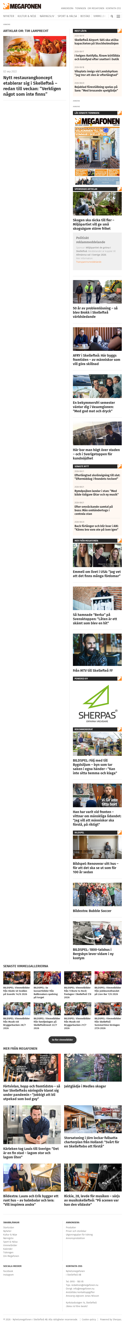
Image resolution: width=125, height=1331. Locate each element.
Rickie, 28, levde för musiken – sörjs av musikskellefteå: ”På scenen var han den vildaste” (92, 1200)
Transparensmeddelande (88, 261)
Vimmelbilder (102, 16)
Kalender (8, 1249)
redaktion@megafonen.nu (84, 1285)
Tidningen (80, 8)
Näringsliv (47, 16)
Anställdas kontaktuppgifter (80, 1292)
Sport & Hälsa (67, 16)
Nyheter (8, 16)
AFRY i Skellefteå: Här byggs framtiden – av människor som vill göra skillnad (96, 359)
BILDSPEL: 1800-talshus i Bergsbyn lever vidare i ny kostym (93, 954)
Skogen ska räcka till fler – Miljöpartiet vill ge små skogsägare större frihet (93, 224)
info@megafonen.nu (83, 1288)
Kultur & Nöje (27, 16)
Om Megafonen (96, 8)
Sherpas (117, 1319)
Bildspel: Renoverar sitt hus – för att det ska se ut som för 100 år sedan (95, 868)
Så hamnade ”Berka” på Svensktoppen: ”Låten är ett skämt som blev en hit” (95, 619)
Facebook (8, 1271)
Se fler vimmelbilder (62, 1039)
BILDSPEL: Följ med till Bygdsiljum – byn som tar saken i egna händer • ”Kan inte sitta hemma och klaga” (95, 766)
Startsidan (8, 1227)
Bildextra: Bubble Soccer (92, 911)
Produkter (71, 1227)
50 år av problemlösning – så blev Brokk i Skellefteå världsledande (95, 312)
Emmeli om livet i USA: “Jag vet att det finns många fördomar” (97, 574)
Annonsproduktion (75, 1238)
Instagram (8, 1274)
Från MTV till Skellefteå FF (93, 671)
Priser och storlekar (76, 1231)
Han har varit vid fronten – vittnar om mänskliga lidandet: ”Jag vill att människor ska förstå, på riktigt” (97, 818)
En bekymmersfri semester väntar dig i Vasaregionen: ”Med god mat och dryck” (94, 407)
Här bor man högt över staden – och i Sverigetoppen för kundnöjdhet (96, 454)
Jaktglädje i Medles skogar (85, 1086)
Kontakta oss (113, 8)
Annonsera (67, 8)
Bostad (85, 16)
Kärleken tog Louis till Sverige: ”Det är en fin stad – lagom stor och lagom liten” (31, 1153)
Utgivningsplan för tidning (79, 1234)
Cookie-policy (89, 1319)
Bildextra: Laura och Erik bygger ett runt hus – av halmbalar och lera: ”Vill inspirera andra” (30, 1200)
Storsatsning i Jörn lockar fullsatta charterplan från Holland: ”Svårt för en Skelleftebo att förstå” (91, 1142)
